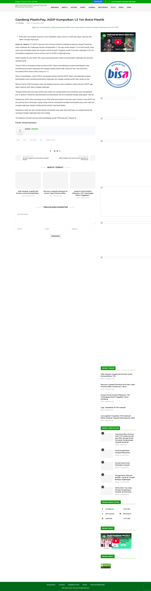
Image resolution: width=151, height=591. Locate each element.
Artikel (74, 7)
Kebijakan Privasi (73, 585)
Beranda (55, 7)
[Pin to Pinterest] (55, 151)
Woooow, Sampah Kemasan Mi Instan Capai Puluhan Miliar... (55, 192)
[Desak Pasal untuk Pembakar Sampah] (107, 466)
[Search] (131, 16)
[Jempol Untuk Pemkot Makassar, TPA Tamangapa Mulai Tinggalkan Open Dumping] (83, 180)
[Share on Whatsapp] (60, 151)
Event (82, 7)
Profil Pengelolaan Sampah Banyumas (122, 452)
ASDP (18, 140)
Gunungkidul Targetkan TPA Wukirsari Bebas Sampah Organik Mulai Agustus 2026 (118, 417)
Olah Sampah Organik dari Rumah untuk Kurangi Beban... (28, 192)
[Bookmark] (135, 16)
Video (121, 7)
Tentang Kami (50, 585)
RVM (41, 140)
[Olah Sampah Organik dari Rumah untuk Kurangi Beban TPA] (28, 180)
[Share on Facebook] (50, 151)
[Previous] (105, 1)
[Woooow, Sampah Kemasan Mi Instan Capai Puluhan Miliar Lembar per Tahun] (55, 180)
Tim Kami (62, 585)
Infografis (103, 7)
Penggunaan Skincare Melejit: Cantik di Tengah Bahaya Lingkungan (125, 477)
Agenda (92, 7)
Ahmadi (21, 23)
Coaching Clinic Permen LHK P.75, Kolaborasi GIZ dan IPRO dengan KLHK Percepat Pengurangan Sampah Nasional (124, 438)
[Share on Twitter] (52, 151)
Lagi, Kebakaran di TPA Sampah (113, 407)
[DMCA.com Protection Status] (106, 564)
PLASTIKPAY (33, 140)
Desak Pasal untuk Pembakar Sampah (122, 464)
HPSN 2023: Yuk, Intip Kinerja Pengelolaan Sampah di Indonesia (123, 490)
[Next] (109, 1)
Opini (129, 7)
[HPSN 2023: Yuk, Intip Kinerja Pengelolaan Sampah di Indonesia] (107, 491)
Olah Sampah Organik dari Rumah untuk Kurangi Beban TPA (116, 375)
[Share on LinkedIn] (57, 151)
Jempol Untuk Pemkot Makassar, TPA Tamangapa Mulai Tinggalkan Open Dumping (115, 397)
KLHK (24, 140)
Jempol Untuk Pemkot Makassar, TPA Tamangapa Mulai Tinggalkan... (82, 193)
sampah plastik (50, 140)
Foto (113, 7)
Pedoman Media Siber (97, 585)
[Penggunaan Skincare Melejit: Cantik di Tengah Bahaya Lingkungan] (107, 478)
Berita (65, 7)
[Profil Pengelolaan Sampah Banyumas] (107, 454)
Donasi (85, 585)
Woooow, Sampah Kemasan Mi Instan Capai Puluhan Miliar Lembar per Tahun (118, 386)
